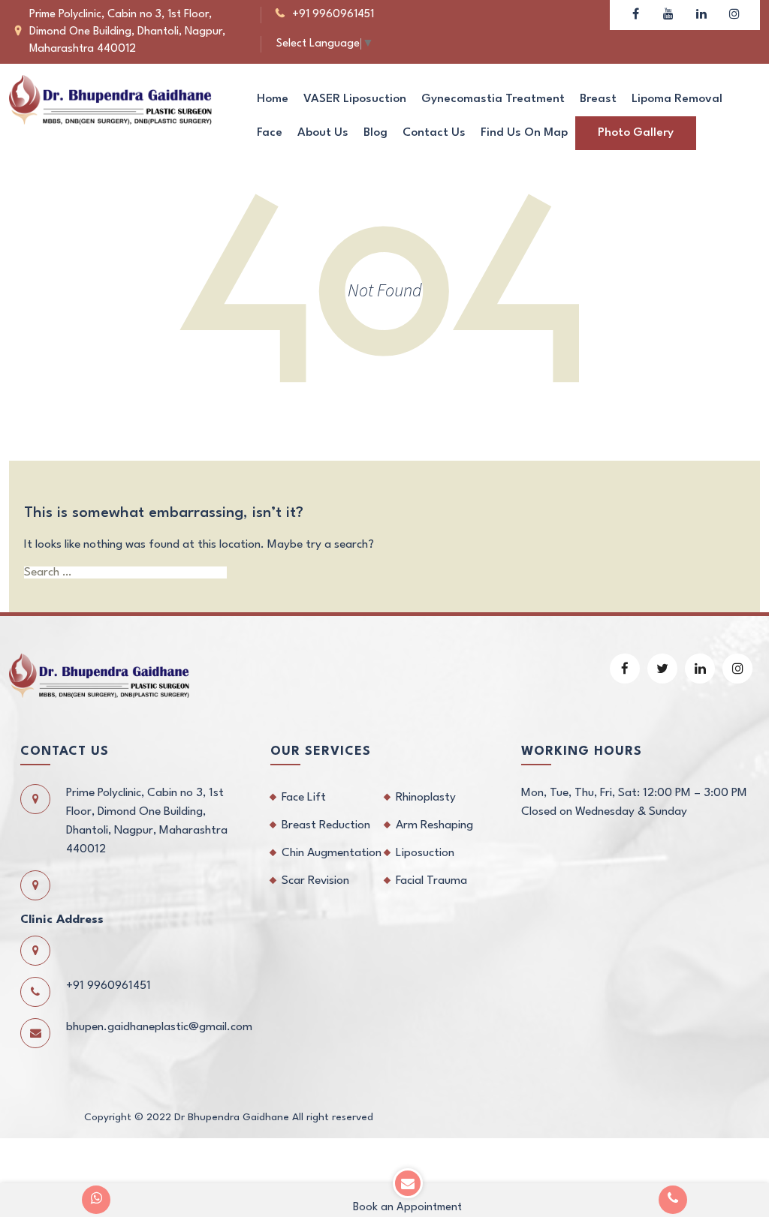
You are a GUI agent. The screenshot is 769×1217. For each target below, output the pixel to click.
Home (272, 99)
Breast (598, 99)
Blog (375, 133)
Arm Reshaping (434, 825)
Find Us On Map (524, 133)
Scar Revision (315, 881)
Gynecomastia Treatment (493, 99)
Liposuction (425, 853)
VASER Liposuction (354, 99)
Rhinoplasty (426, 798)
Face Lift (304, 798)
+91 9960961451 (333, 14)
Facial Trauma (431, 881)
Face (269, 133)
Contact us (434, 133)
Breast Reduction (326, 825)
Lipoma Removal (677, 99)
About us (322, 133)
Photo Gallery (636, 133)
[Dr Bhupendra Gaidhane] (110, 99)
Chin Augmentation (331, 853)
